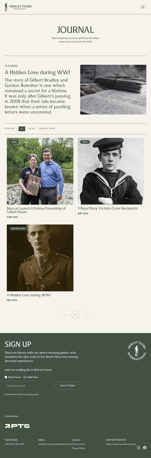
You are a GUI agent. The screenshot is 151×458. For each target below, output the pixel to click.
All (22, 129)
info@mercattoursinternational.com (51, 444)
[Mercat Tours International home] (18, 7)
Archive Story (47, 129)
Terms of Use (78, 444)
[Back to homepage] (136, 350)
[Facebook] (144, 448)
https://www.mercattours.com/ (119, 444)
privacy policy (32, 394)
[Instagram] (138, 448)
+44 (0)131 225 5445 (14, 444)
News (32, 129)
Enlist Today (67, 385)
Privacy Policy (78, 448)
